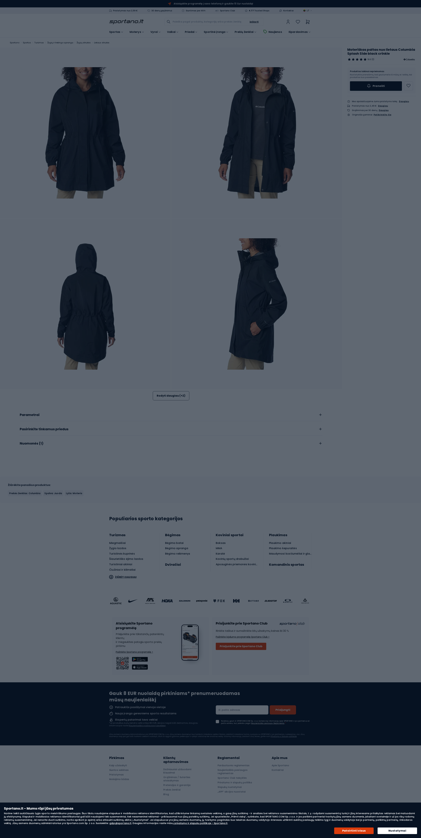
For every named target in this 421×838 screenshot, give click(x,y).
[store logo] (126, 22)
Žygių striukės (83, 42)
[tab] (171, 414)
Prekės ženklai (171, 789)
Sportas (27, 42)
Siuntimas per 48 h (196, 10)
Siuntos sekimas (119, 770)
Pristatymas (116, 774)
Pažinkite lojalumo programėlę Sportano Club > (243, 636)
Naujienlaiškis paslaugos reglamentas (233, 771)
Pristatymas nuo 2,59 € (125, 10)
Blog (166, 794)
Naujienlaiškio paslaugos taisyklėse (147, 725)
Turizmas (39, 42)
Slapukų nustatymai (230, 787)
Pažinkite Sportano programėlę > (134, 652)
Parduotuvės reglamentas (233, 765)
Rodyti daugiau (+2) (171, 396)
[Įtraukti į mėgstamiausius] (408, 85)
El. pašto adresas (229, 710)
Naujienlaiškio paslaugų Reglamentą (268, 723)
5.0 (369, 59)
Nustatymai (397, 831)
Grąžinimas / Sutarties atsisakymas (176, 779)
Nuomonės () (31, 443)
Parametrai (29, 415)
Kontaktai (288, 10)
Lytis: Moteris (74, 493)
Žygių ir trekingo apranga (60, 42)
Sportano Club (227, 10)
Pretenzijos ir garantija (176, 785)
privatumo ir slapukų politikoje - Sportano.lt (201, 823)
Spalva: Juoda (53, 493)
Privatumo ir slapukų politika (235, 782)
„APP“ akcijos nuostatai (232, 791)
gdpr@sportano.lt (120, 823)
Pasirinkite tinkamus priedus (44, 429)
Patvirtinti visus (354, 831)
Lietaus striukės (102, 42)
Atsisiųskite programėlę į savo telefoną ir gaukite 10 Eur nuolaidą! (213, 3)
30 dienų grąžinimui (161, 10)
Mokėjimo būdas (119, 779)
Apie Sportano (280, 765)
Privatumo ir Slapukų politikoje (284, 736)
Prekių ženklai (244, 32)
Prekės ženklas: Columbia (24, 493)
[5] (357, 59)
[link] (288, 21)
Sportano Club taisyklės (232, 778)
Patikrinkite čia (382, 114)
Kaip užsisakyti (118, 765)
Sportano (14, 42)
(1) (372, 59)
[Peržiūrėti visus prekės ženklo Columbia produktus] (409, 59)
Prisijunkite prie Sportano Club (241, 646)
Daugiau (404, 101)
